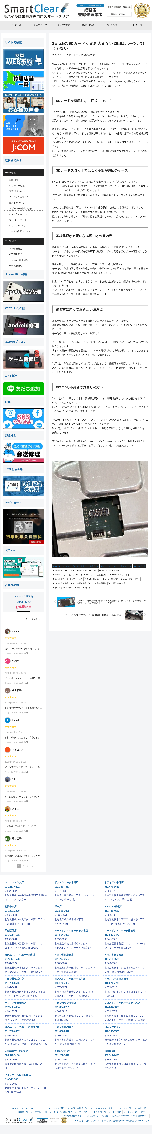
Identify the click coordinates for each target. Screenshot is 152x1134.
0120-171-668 (12, 959)
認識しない (110, 64)
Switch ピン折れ (93, 579)
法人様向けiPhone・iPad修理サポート (130, 1116)
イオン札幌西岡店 (64, 1027)
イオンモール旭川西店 (116, 978)
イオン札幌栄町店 (14, 978)
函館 (78, 588)
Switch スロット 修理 (120, 575)
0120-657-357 (62, 887)
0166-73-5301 (12, 1079)
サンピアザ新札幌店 (15, 1003)
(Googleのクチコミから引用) (15, 653)
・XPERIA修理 (14, 254)
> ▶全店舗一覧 (98, 1112)
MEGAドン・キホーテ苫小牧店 (71, 930)
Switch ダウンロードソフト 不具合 (69, 579)
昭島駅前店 (110, 1051)
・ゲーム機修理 (14, 265)
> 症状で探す (141, 1108)
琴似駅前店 (11, 930)
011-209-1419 (62, 1055)
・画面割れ (12, 179)
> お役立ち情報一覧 (77, 1108)
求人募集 (105, 1116)
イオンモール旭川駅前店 (18, 1075)
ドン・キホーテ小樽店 (66, 882)
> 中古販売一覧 (39, 1112)
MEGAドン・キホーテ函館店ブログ (117, 566)
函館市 (87, 588)
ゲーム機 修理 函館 (98, 583)
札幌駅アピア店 (63, 1051)
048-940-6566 (111, 1031)
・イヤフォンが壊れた (18, 197)
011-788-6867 (12, 1031)
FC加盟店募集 (91, 1116)
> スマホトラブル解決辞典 (104, 1108)
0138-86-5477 (111, 935)
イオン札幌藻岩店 (64, 954)
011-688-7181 (12, 935)
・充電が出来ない (16, 191)
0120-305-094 (12, 1007)
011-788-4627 (111, 911)
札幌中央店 (11, 906)
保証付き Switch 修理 (63, 588)
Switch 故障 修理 (79, 583)
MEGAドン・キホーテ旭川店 (70, 978)
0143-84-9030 (111, 1007)
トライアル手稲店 (114, 882)
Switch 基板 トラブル (131, 579)
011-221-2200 (12, 911)
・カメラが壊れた (16, 202)
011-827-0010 (62, 1031)
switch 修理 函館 (111, 579)
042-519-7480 (111, 1055)
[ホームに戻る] (76, 10)
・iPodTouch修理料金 (17, 260)
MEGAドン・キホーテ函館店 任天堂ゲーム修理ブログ (76, 566)
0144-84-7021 (62, 935)
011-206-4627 (62, 959)
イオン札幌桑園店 (114, 954)
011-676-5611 (111, 887)
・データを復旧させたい (19, 231)
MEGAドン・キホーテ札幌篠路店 (22, 1027)
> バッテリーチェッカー (34, 1108)
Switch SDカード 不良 (88, 571)
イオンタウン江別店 (65, 1003)
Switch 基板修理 (61, 583)
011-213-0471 (12, 887)
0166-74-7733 (111, 983)
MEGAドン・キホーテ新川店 (20, 954)
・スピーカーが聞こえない (20, 208)
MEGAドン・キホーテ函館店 (119, 930)
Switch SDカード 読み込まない (95, 575)
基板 (104, 150)
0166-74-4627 (62, 983)
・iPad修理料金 (14, 248)
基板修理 (100, 212)
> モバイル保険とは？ (61, 1112)
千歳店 (58, 906)
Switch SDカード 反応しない (66, 575)
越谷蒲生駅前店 (112, 1027)
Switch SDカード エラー (65, 571)
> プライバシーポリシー (136, 1112)
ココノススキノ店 (14, 882)
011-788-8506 (12, 983)
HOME (15, 1108)
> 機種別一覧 (21, 1112)
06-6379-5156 (12, 1055)
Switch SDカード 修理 (110, 571)
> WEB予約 (81, 1112)
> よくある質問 (56, 1108)
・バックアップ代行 (17, 225)
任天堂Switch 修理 (118, 583)
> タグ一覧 (125, 1108)
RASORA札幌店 (113, 906)
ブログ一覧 (140, 566)
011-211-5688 (111, 959)
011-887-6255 (62, 1007)
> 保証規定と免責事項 (70, 1116)
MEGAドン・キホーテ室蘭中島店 (122, 1003)
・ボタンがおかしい (17, 214)
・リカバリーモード (17, 220)
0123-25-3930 (62, 911)
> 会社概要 (115, 1112)
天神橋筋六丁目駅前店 (16, 1051)
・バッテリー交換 (16, 185)
